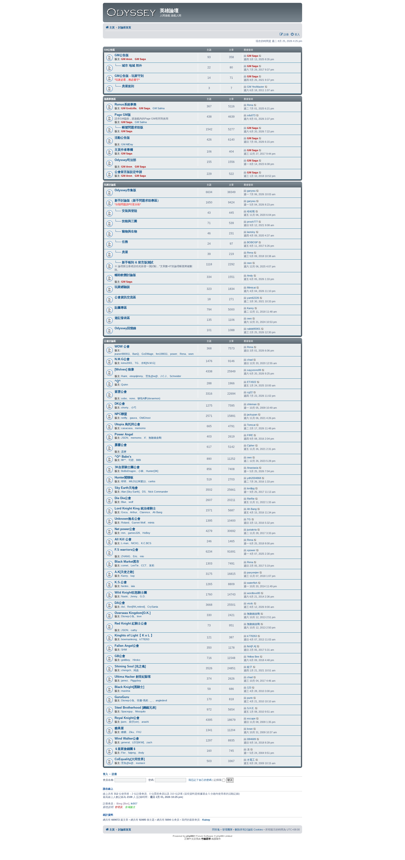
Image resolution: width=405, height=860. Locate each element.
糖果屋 (119, 728)
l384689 (251, 739)
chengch (126, 670)
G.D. (142, 596)
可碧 (131, 460)
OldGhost (144, 417)
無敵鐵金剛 (155, 437)
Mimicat (251, 287)
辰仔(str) (134, 721)
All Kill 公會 (123, 539)
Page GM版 (123, 114)
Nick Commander (158, 491)
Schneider (175, 376)
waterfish (252, 582)
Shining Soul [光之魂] (130, 666)
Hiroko (136, 659)
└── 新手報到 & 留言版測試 (134, 262)
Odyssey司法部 (125, 160)
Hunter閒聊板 (124, 477)
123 (249, 687)
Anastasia (252, 467)
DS (144, 491)
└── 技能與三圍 (126, 221)
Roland (125, 522)
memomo (140, 428)
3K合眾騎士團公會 (127, 467)
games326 (134, 532)
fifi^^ (123, 460)
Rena (250, 105)
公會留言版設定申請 (128, 172)
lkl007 (134, 803)
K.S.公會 (121, 582)
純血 (136, 670)
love (139, 616)
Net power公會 (125, 529)
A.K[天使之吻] (124, 572)
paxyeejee (253, 572)
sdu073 (251, 115)
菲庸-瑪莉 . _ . (145, 700)
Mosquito (140, 711)
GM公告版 (122, 55)
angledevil (161, 700)
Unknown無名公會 (127, 518)
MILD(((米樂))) (137, 481)
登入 (105, 774)
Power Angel (124, 434)
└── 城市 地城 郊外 (128, 65)
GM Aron (126, 59)
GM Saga (140, 59)
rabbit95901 (253, 328)
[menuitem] (295, 34)
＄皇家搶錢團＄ (125, 749)
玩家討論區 (110, 184)
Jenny (133, 596)
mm (123, 532)
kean (250, 728)
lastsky (251, 232)
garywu (251, 190)
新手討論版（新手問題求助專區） (137, 200)
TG (137, 363)
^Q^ (118, 381)
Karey (250, 308)
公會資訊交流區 (125, 297)
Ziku (131, 732)
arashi (145, 721)
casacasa (126, 428)
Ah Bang (157, 512)
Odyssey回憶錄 (125, 328)
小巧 (133, 407)
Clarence (145, 512)
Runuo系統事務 (125, 104)
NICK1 (135, 543)
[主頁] (132, 11)
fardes (124, 586)
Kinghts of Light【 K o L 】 (134, 635)
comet (124, 565)
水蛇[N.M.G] (148, 363)
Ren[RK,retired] (136, 606)
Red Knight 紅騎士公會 (131, 623)
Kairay (206, 819)
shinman (252, 404)
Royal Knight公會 (127, 718)
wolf (131, 502)
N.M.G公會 (122, 359)
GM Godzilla (128, 108)
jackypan (252, 414)
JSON (124, 437)
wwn (191, 353)
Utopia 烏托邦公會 (127, 424)
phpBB (190, 836)
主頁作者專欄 (124, 149)
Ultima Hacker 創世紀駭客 (133, 676)
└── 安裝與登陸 (126, 211)
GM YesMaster (255, 86)
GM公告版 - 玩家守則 (129, 76)
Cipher (251, 445)
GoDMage (147, 353)
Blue (123, 502)
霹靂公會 (121, 445)
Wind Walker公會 (127, 738)
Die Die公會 (123, 498)
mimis (151, 522)
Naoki (124, 596)
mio (142, 556)
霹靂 (123, 451)
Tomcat (251, 424)
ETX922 (251, 382)
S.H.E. (250, 708)
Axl (123, 606)
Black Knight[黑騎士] (129, 687)
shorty (124, 407)
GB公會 (120, 656)
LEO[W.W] (138, 742)
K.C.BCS (146, 543)
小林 (140, 471)
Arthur (133, 512)
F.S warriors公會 (126, 549)
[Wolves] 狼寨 (124, 369)
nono (132, 398)
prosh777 (252, 221)
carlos (151, 481)
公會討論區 (110, 341)
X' (145, 437)
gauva (133, 417)
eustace (140, 763)
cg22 (250, 392)
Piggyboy (136, 680)
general (125, 742)
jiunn (123, 721)
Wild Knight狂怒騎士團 (131, 592)
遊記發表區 (122, 318)
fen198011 (162, 353)
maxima (125, 690)
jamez (124, 680)
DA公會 (120, 603)
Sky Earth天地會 (126, 488)
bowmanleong (129, 639)
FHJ (138, 732)
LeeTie (135, 565)
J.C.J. (163, 376)
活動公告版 (122, 137)
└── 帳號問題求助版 (129, 127)
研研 (123, 481)
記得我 (218, 779)
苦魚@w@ (152, 376)
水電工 (251, 759)
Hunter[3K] (152, 471)
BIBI (138, 460)
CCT (143, 565)
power (173, 353)
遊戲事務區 (110, 99)
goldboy (125, 659)
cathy (134, 630)
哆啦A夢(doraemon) (149, 398)
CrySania (152, 606)
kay (133, 575)
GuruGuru (122, 697)
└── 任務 (121, 241)
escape (251, 718)
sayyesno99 (254, 370)
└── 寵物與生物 (126, 231)
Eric (135, 556)
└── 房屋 (121, 252)
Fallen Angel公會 (127, 645)
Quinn (124, 384)
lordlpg (251, 488)
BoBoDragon (128, 471)
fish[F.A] (251, 646)
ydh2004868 (254, 478)
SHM (124, 649)
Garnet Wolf (138, 522)
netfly (124, 417)
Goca (124, 512)
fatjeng (132, 752)
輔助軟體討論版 (125, 275)
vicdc (250, 603)
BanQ (135, 353)
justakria (252, 529)
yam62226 (253, 297)
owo (249, 263)
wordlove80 (253, 593)
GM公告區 (109, 50)
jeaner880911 (122, 353)
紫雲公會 (121, 391)
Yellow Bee (253, 656)
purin (250, 697)
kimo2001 (126, 363)
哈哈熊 (251, 211)
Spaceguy (127, 711)
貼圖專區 (121, 307)
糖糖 (123, 732)
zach (149, 742)
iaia (133, 586)
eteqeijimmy (136, 376)
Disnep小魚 (127, 616)
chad (250, 359)
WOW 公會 (122, 346)
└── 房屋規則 (124, 86)
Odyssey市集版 (125, 190)
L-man (124, 543)
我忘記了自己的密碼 (200, 779)
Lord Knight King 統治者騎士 (135, 508)
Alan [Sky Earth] (130, 491)
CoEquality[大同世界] (130, 759)
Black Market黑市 (127, 561)
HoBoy (146, 532)
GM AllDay (127, 144)
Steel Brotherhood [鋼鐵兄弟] (135, 707)
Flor (123, 752)
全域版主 (130, 807)
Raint (124, 376)
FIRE (250, 435)
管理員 (118, 807)
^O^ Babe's (123, 456)
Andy (250, 275)
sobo (124, 398)
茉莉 (151, 565)
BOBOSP (252, 242)
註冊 (114, 774)
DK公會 (120, 403)
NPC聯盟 (121, 414)
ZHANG (125, 556)
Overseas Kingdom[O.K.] (132, 613)
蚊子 (249, 667)
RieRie (251, 498)
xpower (251, 550)
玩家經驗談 (122, 287)
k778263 (144, 639)
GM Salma (159, 108)
